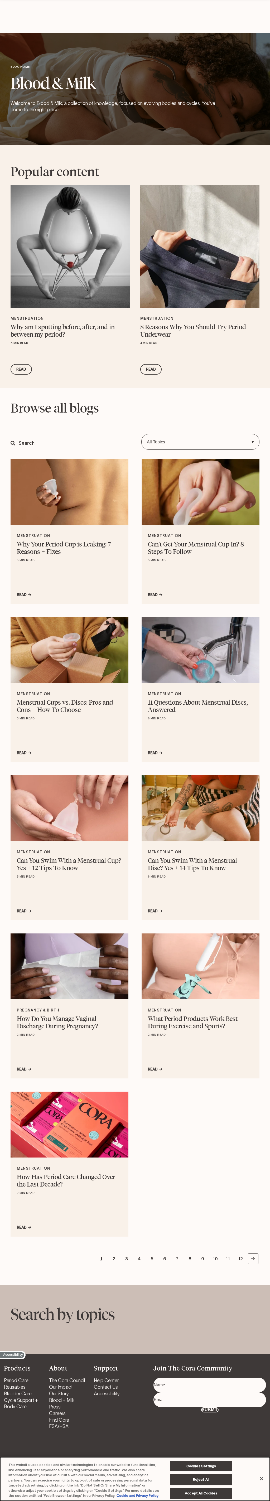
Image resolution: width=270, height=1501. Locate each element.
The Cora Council (67, 1380)
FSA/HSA (59, 1426)
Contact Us (106, 1387)
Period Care (16, 1380)
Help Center (106, 1380)
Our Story (59, 1393)
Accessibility (107, 1393)
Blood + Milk (61, 1400)
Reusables (15, 1387)
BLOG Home (20, 66)
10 (215, 1258)
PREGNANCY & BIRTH (38, 1010)
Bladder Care (18, 1393)
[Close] (261, 1478)
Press (55, 1407)
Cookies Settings (201, 1466)
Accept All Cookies (201, 1493)
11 (228, 1258)
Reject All (201, 1479)
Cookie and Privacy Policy (137, 1496)
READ (21, 369)
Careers (57, 1413)
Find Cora (59, 1420)
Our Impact (61, 1387)
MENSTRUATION (27, 318)
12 (240, 1258)
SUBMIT (210, 1409)
